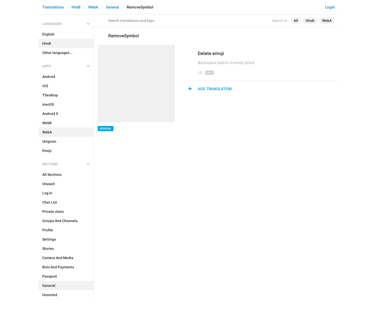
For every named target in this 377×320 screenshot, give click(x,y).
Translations (53, 7)
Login (330, 7)
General (112, 7)
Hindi (76, 7)
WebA (93, 7)
